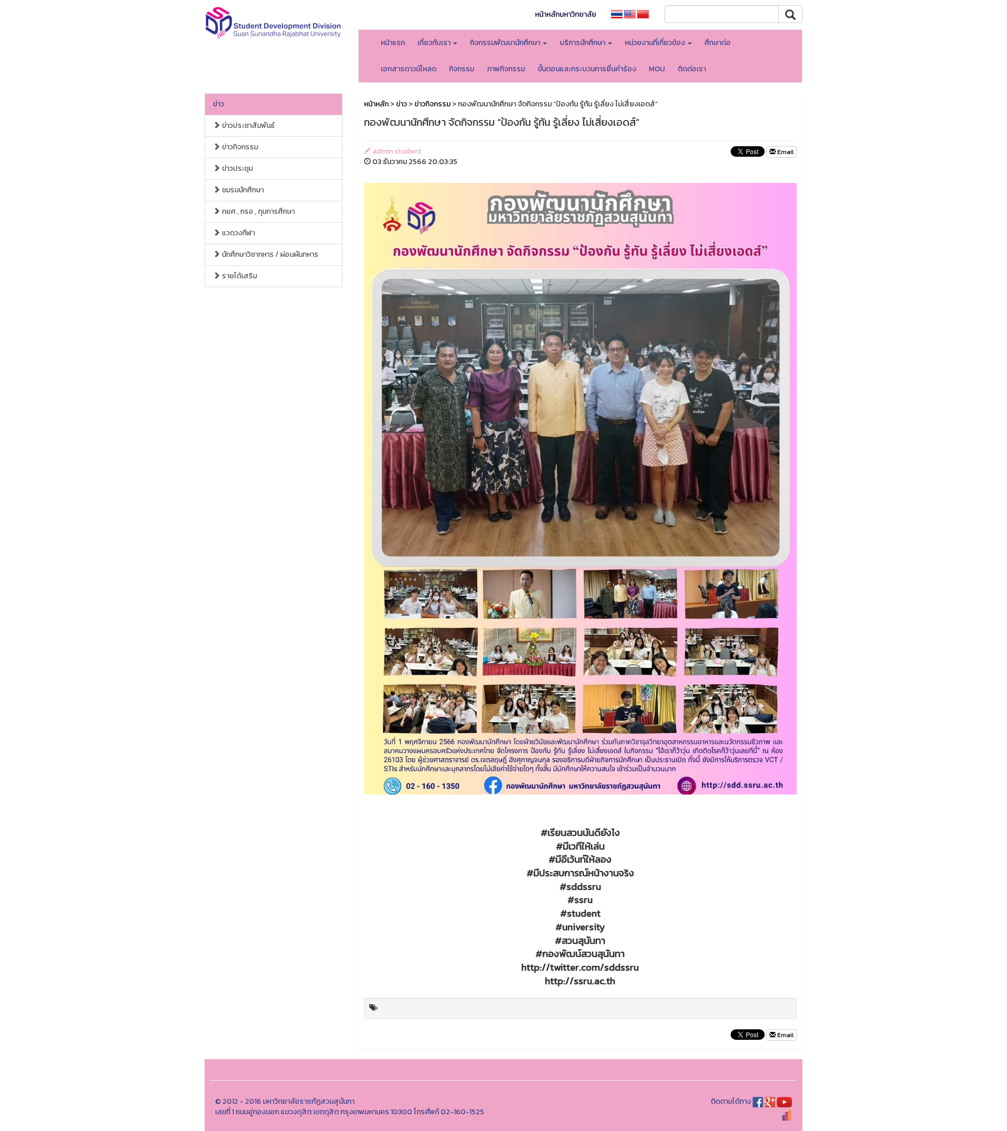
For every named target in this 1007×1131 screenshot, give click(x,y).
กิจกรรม (461, 68)
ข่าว (218, 104)
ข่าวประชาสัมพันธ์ (247, 125)
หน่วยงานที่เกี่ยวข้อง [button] (656, 42)
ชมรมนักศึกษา (242, 189)
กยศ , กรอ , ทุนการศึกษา (257, 211)
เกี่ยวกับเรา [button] (434, 42)
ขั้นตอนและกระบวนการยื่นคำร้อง (587, 68)
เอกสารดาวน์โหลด (408, 68)
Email (785, 152)
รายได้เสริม (238, 275)
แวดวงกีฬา (237, 232)
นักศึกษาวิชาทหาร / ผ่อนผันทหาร (269, 254)
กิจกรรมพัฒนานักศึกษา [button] (506, 42)
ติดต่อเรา (692, 68)
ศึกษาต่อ (717, 42)
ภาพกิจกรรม (506, 68)
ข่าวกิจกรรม (239, 147)
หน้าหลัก (376, 104)
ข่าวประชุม (236, 168)
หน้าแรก (393, 42)
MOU (657, 68)
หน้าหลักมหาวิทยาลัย (565, 14)
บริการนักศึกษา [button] (583, 42)
